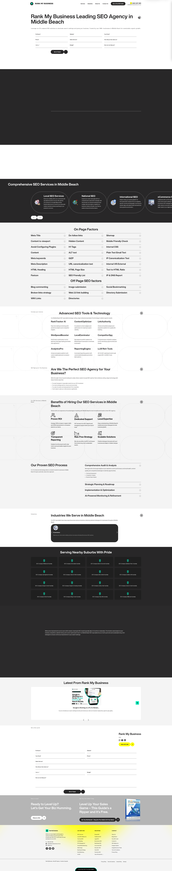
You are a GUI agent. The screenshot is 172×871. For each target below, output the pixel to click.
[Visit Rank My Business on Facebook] (122, 740)
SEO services (56, 123)
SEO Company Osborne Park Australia (72, 574)
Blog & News (114, 836)
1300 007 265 (136, 3)
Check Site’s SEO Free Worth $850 (86, 869)
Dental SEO (97, 834)
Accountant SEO (98, 845)
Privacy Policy (114, 852)
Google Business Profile (117, 847)
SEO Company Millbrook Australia (128, 596)
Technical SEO (80, 838)
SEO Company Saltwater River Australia (128, 563)
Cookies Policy (119, 861)
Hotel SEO (97, 849)
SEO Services (80, 834)
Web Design (79, 847)
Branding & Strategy (81, 849)
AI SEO (78, 854)
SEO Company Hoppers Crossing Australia (72, 585)
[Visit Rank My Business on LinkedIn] (125, 740)
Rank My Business (49, 861)
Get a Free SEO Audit (118, 3)
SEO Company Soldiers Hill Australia (128, 574)
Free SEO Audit (115, 838)
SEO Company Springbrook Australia (44, 574)
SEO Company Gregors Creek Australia (44, 585)
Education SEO (98, 847)
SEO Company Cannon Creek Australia (128, 585)
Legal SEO (97, 838)
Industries (90, 3)
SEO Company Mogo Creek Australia (72, 596)
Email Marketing (80, 852)
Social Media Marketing (82, 845)
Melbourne (49, 845)
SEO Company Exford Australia (44, 596)
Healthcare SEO (98, 836)
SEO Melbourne (115, 843)
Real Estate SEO (98, 843)
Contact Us (105, 3)
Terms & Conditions (116, 849)
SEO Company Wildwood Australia (44, 563)
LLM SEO (106, 355)
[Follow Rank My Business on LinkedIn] (53, 848)
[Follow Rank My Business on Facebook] (50, 848)
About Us (97, 3)
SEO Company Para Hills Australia (100, 596)
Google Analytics (115, 845)
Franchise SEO (98, 852)
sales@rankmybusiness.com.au (134, 4)
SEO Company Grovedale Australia (72, 563)
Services (83, 3)
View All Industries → (99, 854)
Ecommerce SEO (98, 841)
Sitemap (124, 861)
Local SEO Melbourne (81, 836)
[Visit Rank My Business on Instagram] (119, 740)
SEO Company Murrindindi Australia (100, 574)
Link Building (80, 841)
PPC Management (81, 843)
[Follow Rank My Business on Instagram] (47, 848)
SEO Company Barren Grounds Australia (100, 563)
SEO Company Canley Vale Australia (100, 585)
